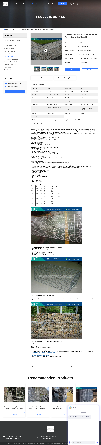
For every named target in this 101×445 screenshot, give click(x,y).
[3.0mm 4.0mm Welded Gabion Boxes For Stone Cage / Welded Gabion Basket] (38, 394)
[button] (6, 398)
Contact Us (51, 4)
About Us (26, 4)
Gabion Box (43, 129)
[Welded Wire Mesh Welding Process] (46, 49)
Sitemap (10, 443)
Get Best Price (73, 70)
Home (18, 4)
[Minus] (97, 408)
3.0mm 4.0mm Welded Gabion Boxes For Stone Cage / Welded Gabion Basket (37, 408)
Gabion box (34, 149)
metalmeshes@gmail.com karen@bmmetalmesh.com (23, 83)
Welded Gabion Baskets (55, 247)
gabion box (54, 366)
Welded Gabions (35, 129)
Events (43, 4)
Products (34, 4)
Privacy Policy (16, 443)
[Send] (97, 442)
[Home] (5, 4)
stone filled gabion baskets (42, 366)
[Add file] (70, 442)
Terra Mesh (49, 129)
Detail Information (42, 78)
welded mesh (38, 143)
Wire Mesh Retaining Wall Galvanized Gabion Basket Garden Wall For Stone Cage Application (13, 408)
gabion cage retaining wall (66, 366)
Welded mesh (34, 136)
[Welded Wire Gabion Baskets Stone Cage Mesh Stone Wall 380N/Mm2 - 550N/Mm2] (62, 394)
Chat (62, 4)
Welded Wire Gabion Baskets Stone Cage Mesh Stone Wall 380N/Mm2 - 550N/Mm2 (62, 408)
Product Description (65, 78)
